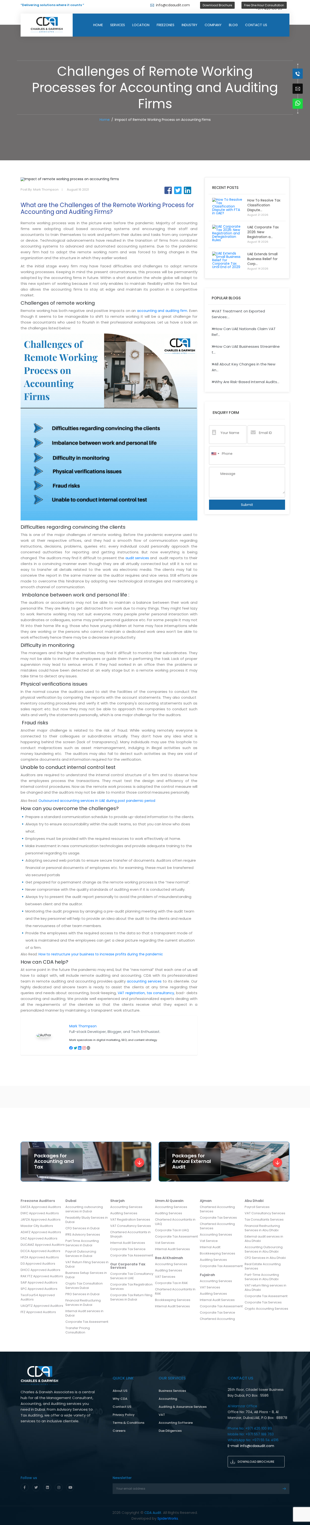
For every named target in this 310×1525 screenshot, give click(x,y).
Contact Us (256, 25)
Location (140, 25)
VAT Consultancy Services (130, 1225)
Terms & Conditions (128, 1422)
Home (105, 119)
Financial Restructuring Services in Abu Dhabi (262, 1227)
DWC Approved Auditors (40, 1213)
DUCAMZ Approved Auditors (43, 1244)
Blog (233, 25)
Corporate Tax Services (218, 1217)
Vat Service (209, 1241)
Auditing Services (123, 1213)
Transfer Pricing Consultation (77, 1330)
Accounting (168, 1398)
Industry (189, 25)
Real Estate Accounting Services (263, 1266)
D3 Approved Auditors (38, 1263)
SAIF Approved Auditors (39, 1282)
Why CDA (120, 1398)
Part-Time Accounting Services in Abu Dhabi (262, 1276)
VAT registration (131, 993)
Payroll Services (257, 1207)
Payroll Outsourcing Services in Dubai (80, 1253)
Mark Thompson (83, 1026)
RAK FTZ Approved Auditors (42, 1276)
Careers (119, 1430)
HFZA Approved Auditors (40, 1257)
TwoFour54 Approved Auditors (38, 1297)
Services (117, 25)
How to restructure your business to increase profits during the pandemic (101, 954)
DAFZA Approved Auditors (41, 1207)
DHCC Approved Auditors (40, 1270)
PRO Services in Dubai (82, 1294)
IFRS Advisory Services (82, 1234)
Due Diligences (170, 1430)
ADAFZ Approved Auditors (41, 1232)
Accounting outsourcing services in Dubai (84, 1209)
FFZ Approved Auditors (38, 1312)
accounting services (144, 981)
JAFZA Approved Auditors (41, 1219)
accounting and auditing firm (162, 310)
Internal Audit (210, 1247)
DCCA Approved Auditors (40, 1251)
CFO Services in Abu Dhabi (265, 1257)
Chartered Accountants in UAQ (175, 1221)
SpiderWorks (167, 1518)
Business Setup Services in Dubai (86, 1274)
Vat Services (165, 1242)
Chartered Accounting (217, 1318)
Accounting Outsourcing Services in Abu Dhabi (264, 1249)
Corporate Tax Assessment (86, 1321)
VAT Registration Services (130, 1219)
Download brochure (256, 1461)
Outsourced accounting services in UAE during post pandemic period (97, 800)
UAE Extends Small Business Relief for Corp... (262, 259)
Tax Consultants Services (264, 1219)
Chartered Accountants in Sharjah (130, 1234)
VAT (162, 1414)
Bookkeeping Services (172, 1300)
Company (213, 25)
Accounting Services (126, 1207)
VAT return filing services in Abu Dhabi (265, 1287)
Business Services (172, 1390)
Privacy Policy (124, 1414)
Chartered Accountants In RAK (175, 1291)
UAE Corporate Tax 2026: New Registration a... (263, 232)
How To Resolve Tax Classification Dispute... (263, 205)
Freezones (165, 25)
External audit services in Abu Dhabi (264, 1238)
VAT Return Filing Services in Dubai (86, 1264)
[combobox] (215, 453)
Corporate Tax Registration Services (131, 1286)
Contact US (122, 1406)
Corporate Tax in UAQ (172, 1230)
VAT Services (165, 1276)
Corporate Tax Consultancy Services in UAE (131, 1275)
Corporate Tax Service (128, 1249)
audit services (137, 558)
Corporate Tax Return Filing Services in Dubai (131, 1297)
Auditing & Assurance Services (183, 1406)
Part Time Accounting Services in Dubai (82, 1243)
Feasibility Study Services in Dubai (86, 1219)
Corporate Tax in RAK (171, 1283)
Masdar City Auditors (37, 1225)
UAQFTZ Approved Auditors (42, 1305)
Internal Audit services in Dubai (84, 1313)
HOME (98, 25)
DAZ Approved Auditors (39, 1238)
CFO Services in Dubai (82, 1228)
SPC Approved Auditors (39, 1288)
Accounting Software (176, 1422)
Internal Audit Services (127, 1242)
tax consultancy (160, 993)
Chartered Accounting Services (217, 1209)
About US (120, 1390)
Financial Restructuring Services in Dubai (83, 1302)
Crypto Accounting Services (266, 1308)
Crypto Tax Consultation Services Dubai (84, 1285)
